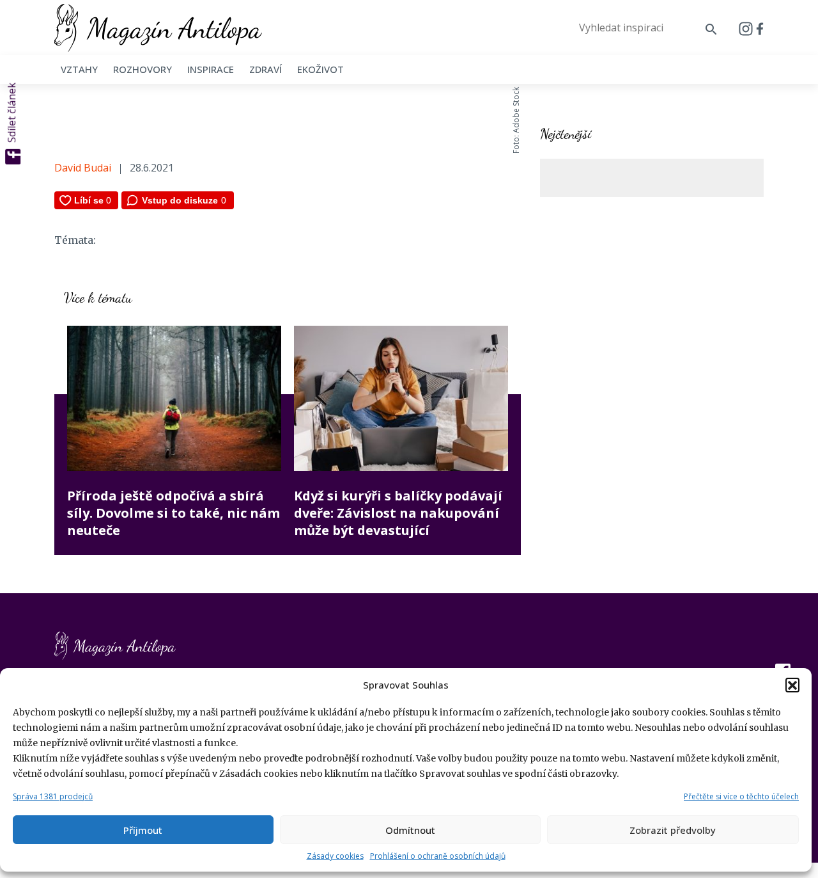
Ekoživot (320, 69)
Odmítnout (410, 830)
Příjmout (142, 830)
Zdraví (265, 69)
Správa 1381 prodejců (53, 796)
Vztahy (79, 69)
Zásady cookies (335, 855)
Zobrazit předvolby (672, 830)
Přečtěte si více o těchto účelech (741, 796)
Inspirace (210, 69)
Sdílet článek (11, 113)
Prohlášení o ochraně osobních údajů (437, 855)
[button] (792, 684)
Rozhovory (142, 69)
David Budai (82, 168)
